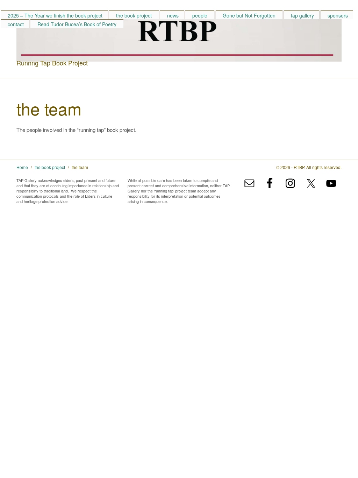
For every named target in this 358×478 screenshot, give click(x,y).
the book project (134, 15)
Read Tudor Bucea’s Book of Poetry (76, 24)
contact (16, 24)
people (199, 15)
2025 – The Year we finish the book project (55, 15)
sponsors (338, 15)
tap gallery (302, 15)
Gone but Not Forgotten (249, 15)
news (173, 15)
